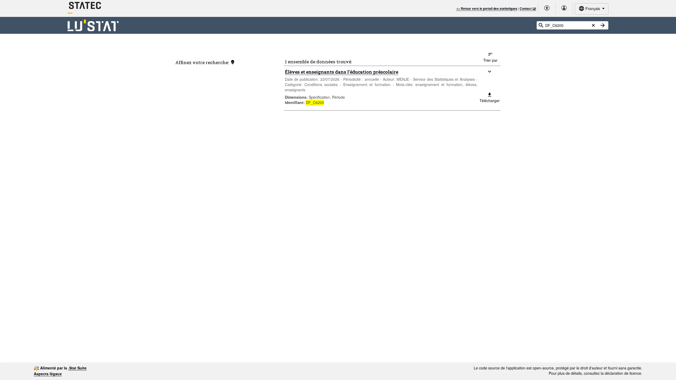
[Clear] (593, 25)
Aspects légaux (48, 373)
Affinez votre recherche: (202, 62)
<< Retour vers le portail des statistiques (486, 8)
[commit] (602, 25)
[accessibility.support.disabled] (547, 8)
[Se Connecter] (564, 8)
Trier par (490, 60)
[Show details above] (489, 71)
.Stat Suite (77, 367)
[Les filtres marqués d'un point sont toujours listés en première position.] (232, 62)
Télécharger (490, 100)
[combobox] (591, 9)
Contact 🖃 (528, 8)
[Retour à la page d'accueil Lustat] (93, 25)
